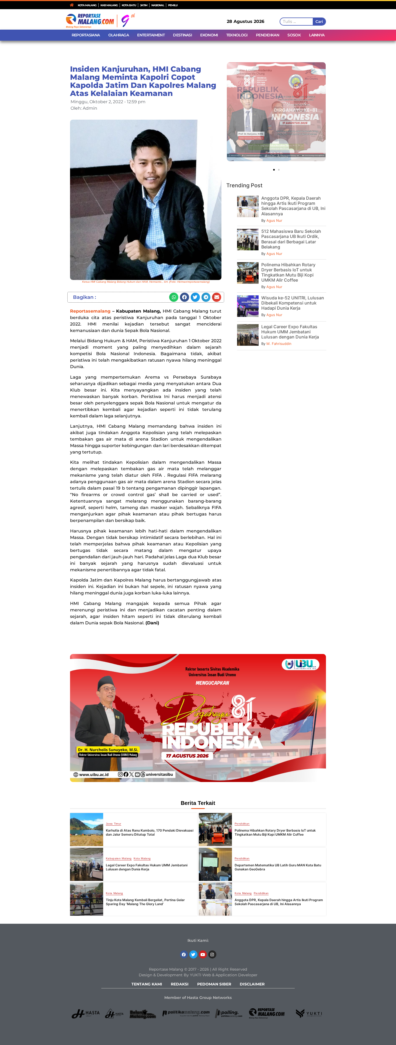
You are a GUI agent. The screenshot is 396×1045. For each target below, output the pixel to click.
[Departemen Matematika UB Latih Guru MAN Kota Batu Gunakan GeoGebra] (215, 864)
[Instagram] (212, 954)
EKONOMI (209, 35)
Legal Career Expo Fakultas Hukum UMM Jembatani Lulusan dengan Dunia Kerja (290, 332)
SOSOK (294, 35)
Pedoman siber (214, 984)
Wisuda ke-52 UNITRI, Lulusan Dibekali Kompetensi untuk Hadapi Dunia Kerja (292, 303)
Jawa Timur (113, 823)
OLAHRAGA (118, 35)
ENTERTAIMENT (151, 35)
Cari (319, 21)
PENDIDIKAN (267, 35)
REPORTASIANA (86, 35)
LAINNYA (316, 35)
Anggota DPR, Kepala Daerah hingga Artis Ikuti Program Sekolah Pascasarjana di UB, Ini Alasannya (293, 205)
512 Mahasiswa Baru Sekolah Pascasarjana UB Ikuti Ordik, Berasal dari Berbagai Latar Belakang (291, 239)
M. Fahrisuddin (278, 343)
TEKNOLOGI (237, 35)
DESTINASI (182, 35)
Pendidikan (242, 823)
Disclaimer (252, 984)
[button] (173, 297)
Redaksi (180, 984)
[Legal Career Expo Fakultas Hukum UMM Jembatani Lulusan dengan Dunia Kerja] (86, 864)
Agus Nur (274, 220)
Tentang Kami (146, 984)
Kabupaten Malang (119, 858)
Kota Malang (142, 858)
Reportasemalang (90, 311)
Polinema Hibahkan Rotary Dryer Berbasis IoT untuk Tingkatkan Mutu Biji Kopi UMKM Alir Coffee (288, 272)
